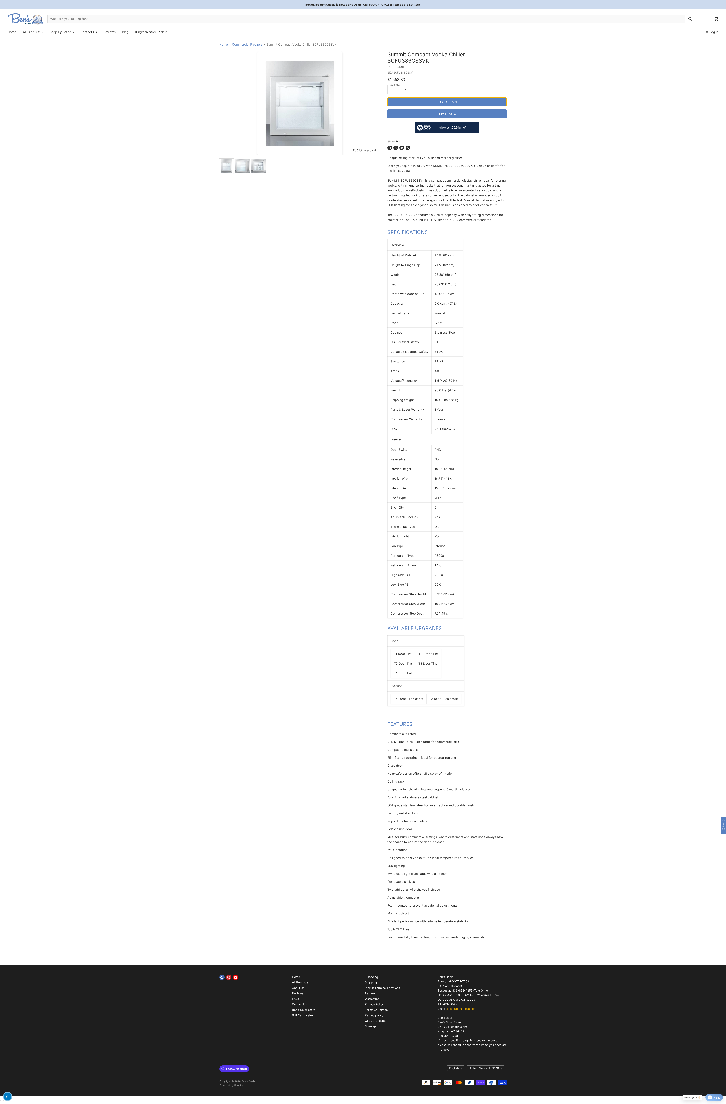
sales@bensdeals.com (461, 1008)
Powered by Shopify (231, 1085)
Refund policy (374, 1015)
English (454, 1068)
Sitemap (370, 1026)
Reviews (110, 32)
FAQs (295, 999)
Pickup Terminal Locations (382, 988)
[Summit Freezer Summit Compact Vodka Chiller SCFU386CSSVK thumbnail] (226, 166)
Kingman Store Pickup (151, 32)
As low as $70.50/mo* (452, 127)
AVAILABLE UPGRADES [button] (414, 628)
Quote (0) (723, 825)
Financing (371, 977)
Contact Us (88, 32)
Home (12, 32)
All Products (32, 32)
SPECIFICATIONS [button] (407, 232)
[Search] (690, 19)
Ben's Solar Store (303, 1010)
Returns (370, 993)
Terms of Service (376, 1010)
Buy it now (447, 114)
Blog (125, 32)
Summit (398, 67)
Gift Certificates (302, 1015)
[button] (7, 1096)
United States (484, 1068)
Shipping (371, 982)
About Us (298, 988)
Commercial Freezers (247, 44)
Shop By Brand (61, 32)
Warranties (372, 999)
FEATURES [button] (400, 724)
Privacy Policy (374, 1004)
